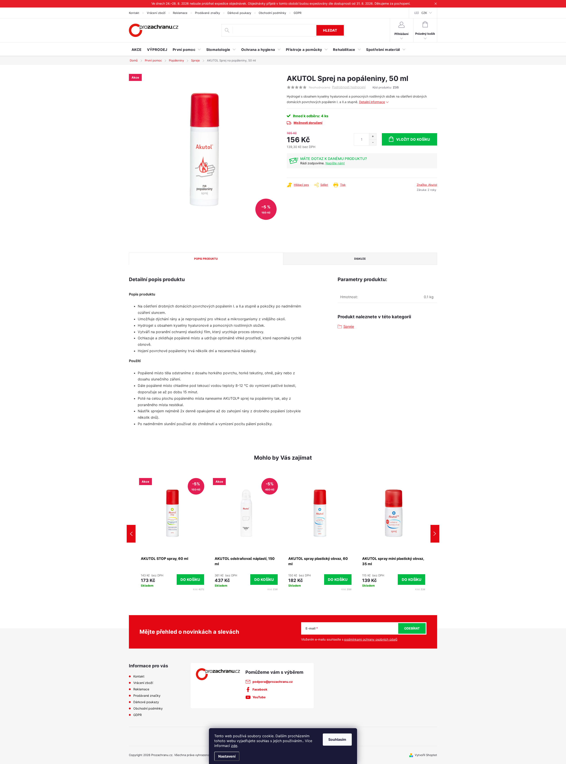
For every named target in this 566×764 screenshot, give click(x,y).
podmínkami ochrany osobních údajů (370, 639)
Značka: (427, 184)
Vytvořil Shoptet (426, 755)
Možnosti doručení (308, 123)
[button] (172, 579)
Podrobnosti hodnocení (348, 87)
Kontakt (134, 13)
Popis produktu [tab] (206, 258)
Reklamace (180, 13)
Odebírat (412, 628)
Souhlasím (337, 739)
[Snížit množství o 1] (372, 142)
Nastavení (226, 756)
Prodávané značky (207, 13)
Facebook (259, 689)
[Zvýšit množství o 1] (372, 136)
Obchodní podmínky (272, 13)
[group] (172, 533)
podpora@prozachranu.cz (272, 681)
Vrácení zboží (156, 13)
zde (234, 745)
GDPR (297, 13)
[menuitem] (136, 49)
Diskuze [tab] (360, 258)
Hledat (330, 30)
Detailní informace (372, 102)
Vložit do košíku (413, 139)
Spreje (348, 326)
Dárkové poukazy (239, 13)
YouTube (259, 697)
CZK (424, 13)
